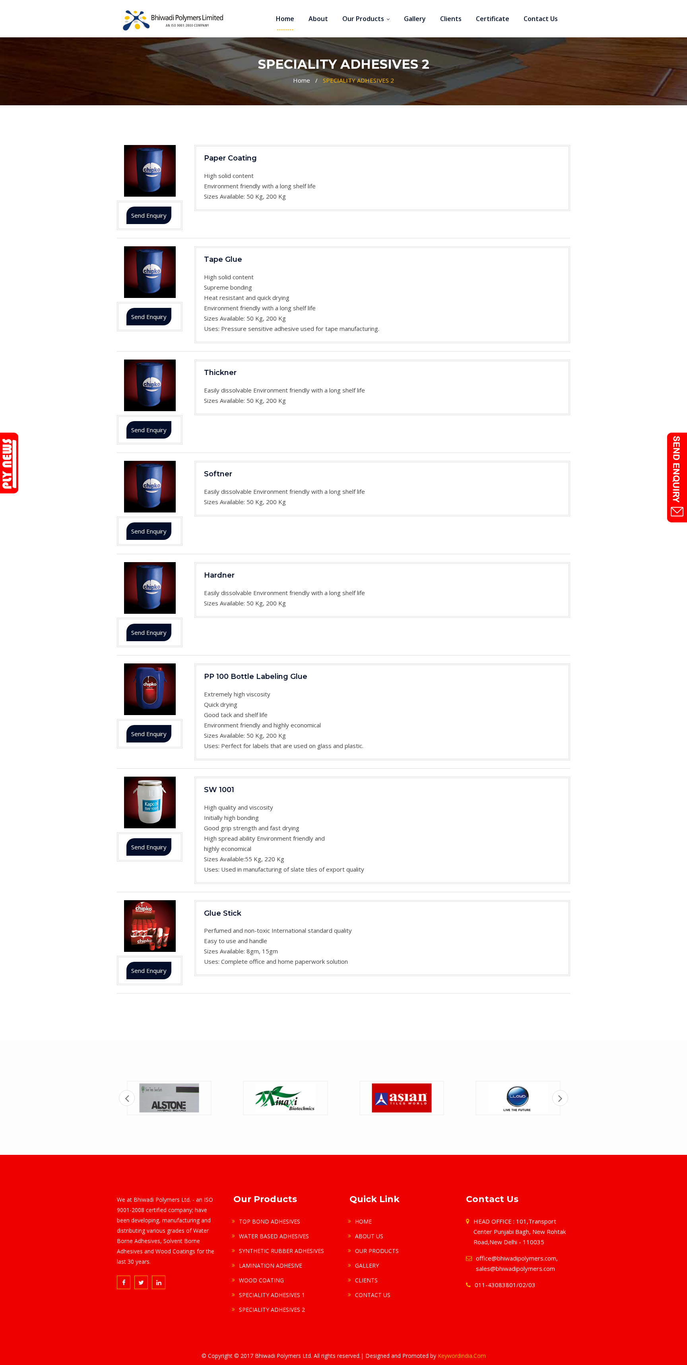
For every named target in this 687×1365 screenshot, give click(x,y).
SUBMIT (256, 148)
